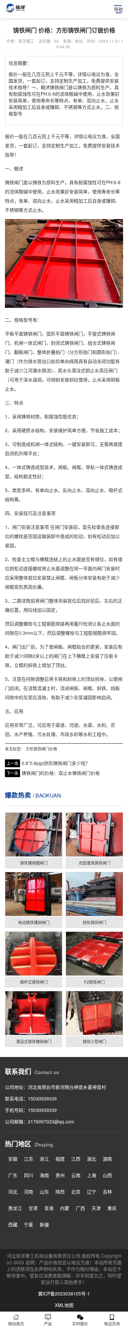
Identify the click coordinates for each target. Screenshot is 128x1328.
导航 (118, 9)
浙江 (44, 1158)
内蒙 (64, 1208)
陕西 (60, 1191)
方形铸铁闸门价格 (41, 748)
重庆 (112, 1208)
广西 (80, 1208)
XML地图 (64, 1305)
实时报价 (80, 1323)
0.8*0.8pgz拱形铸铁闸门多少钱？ (56, 763)
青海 (48, 1208)
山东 (44, 1191)
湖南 (107, 1158)
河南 (28, 1191)
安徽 (12, 1158)
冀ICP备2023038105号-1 (64, 1293)
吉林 (107, 1191)
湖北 (91, 1158)
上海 (91, 1175)
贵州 (60, 1175)
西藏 (12, 1224)
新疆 (44, 1224)
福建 (60, 1158)
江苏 (28, 1158)
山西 (107, 1175)
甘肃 (33, 1208)
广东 (12, 1175)
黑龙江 (15, 1208)
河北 (12, 1191)
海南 (44, 1175)
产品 (48, 1323)
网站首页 (16, 1323)
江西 (75, 1158)
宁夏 (28, 1224)
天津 (96, 1208)
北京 (75, 1191)
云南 (75, 1175)
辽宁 (91, 1191)
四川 (28, 1175)
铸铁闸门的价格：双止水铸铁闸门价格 (61, 773)
